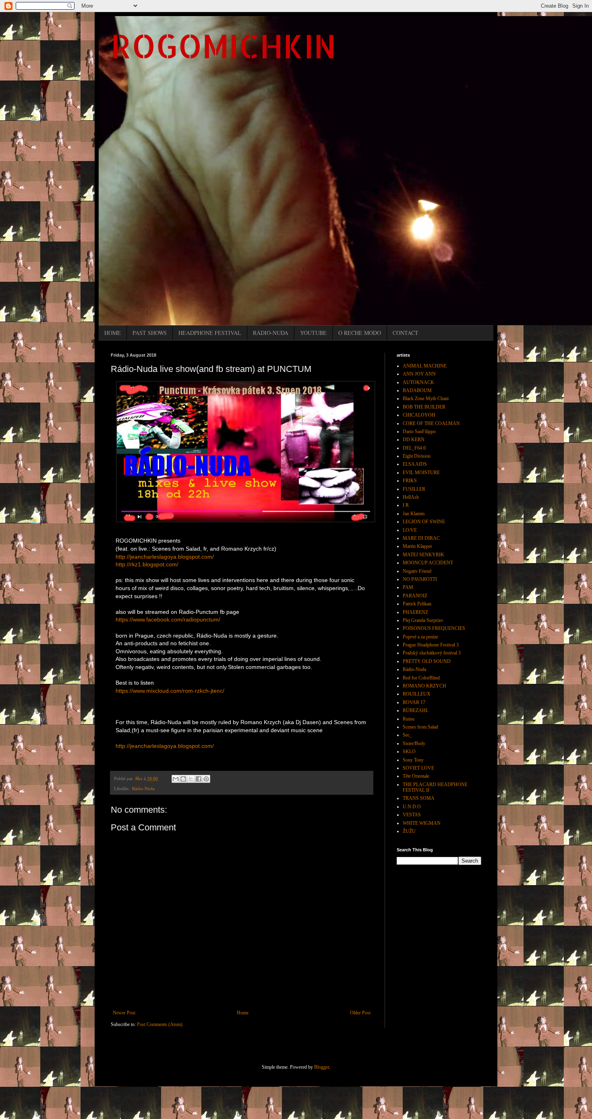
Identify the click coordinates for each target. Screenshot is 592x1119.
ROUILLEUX (417, 694)
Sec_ (407, 735)
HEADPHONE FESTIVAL (209, 333)
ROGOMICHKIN (223, 45)
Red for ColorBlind (421, 678)
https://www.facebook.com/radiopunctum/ (168, 619)
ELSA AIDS (415, 464)
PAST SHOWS (149, 333)
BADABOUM (417, 390)
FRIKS (410, 480)
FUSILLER (414, 489)
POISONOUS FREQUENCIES (434, 628)
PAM (408, 587)
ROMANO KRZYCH (424, 686)
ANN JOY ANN (419, 374)
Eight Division (417, 456)
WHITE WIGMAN (422, 823)
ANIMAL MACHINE (425, 366)
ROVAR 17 (414, 702)
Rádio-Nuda (143, 788)
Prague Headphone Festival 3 (431, 645)
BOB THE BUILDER (424, 407)
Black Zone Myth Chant (426, 398)
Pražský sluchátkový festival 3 (432, 653)
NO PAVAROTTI (420, 579)
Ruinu (408, 719)
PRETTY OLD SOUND (427, 661)
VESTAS (412, 815)
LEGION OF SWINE (424, 521)
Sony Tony (413, 760)
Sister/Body (414, 743)
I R (406, 505)
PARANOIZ (415, 596)
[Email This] (176, 779)
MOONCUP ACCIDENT (428, 563)
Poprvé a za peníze (420, 637)
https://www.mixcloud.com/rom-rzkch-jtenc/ (170, 691)
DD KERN (413, 439)
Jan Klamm (413, 513)
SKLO (409, 751)
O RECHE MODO (359, 333)
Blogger (321, 1067)
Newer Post (124, 1013)
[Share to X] (191, 779)
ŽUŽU (409, 831)
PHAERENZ (415, 612)
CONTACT (405, 333)
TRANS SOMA (419, 798)
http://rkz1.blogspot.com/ (147, 564)
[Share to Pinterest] (206, 779)
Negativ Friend (417, 571)
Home (242, 1013)
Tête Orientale (416, 776)
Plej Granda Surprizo (423, 620)
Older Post (360, 1013)
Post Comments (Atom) (159, 1024)
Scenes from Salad (420, 727)
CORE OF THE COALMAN (431, 423)
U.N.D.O (412, 806)
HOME (112, 333)
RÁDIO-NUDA (270, 333)
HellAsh (411, 497)
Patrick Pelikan (417, 604)
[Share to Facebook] (199, 779)
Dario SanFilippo (419, 431)
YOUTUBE (313, 333)
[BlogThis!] (183, 779)
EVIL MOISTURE (421, 472)
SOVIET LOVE (418, 768)
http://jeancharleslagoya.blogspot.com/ (165, 556)
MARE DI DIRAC (421, 538)
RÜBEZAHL (415, 710)
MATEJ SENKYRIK (423, 554)
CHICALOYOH (419, 415)
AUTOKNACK (418, 382)
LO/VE (410, 530)
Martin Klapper (417, 546)
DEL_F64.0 (414, 448)
